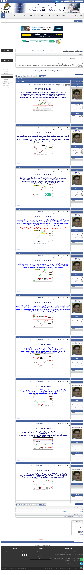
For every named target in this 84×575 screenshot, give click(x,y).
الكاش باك (6, 71)
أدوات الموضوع (20, 78)
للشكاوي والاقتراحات (15, 541)
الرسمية (75, 516)
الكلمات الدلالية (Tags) (78, 514)
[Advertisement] (43, 117)
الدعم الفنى (6, 73)
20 (29, 76)
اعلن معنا (16, 15)
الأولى (38, 76)
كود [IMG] (81, 531)
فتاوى (40, 558)
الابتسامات (81, 530)
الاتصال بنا (7, 541)
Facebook (80, 511)
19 (30, 76)
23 (25, 76)
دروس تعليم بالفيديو (6, 83)
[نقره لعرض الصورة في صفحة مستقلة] (43, 104)
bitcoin (80, 516)
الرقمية (72, 516)
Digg (81, 509)
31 (21, 76)
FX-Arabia (6, 8)
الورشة (78, 516)
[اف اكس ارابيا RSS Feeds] (11, 541)
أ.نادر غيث (61, 84)
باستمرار (67, 516)
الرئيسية (79, 15)
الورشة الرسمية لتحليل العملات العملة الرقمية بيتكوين (49, 70)
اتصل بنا (23, 15)
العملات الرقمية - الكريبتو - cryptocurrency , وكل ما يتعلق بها (38, 50)
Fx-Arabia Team (23, 568)
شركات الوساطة (6, 85)
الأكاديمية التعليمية (6, 69)
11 (34, 76)
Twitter (64, 511)
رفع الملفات (41, 15)
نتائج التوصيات (56, 15)
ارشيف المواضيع (40, 551)
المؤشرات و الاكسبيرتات (6, 87)
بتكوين (65, 516)
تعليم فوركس (6, 81)
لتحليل (82, 516)
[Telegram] (81, 563)
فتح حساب (48, 15)
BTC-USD (39, 89)
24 (24, 76)
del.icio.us (63, 509)
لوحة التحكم (6, 52)
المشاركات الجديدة (31, 15)
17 (33, 76)
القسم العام (6, 79)
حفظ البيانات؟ (62, 1)
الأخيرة (18, 76)
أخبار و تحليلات (65, 15)
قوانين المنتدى (81, 534)
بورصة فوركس (40, 554)
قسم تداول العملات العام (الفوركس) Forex (56, 50)
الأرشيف (4, 541)
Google (31, 509)
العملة (70, 516)
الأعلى (2, 541)
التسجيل (73, 15)
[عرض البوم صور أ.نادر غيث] (77, 122)
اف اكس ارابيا (74, 568)
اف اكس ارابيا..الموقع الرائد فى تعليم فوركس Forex (73, 50)
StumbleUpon (46, 509)
